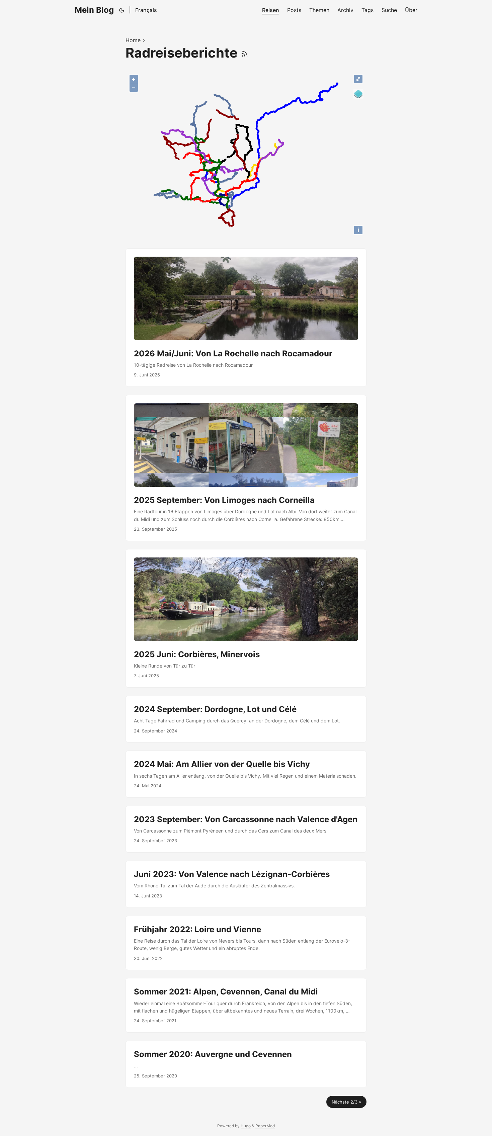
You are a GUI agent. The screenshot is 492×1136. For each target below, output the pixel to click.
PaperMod (265, 1125)
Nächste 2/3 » (346, 1102)
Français (146, 10)
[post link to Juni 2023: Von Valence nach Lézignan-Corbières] (246, 884)
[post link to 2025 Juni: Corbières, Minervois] (246, 618)
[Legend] (358, 94)
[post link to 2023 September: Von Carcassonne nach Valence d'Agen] (246, 829)
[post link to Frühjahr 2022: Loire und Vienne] (246, 943)
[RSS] (244, 53)
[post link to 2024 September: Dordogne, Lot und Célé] (246, 719)
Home (133, 40)
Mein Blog (94, 10)
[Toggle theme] (122, 10)
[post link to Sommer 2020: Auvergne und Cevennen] (246, 1064)
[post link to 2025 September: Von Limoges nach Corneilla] (246, 468)
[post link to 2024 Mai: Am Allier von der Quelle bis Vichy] (246, 774)
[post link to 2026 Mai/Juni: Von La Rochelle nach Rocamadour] (246, 317)
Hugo (246, 1125)
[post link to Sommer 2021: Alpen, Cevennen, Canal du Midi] (246, 1005)
